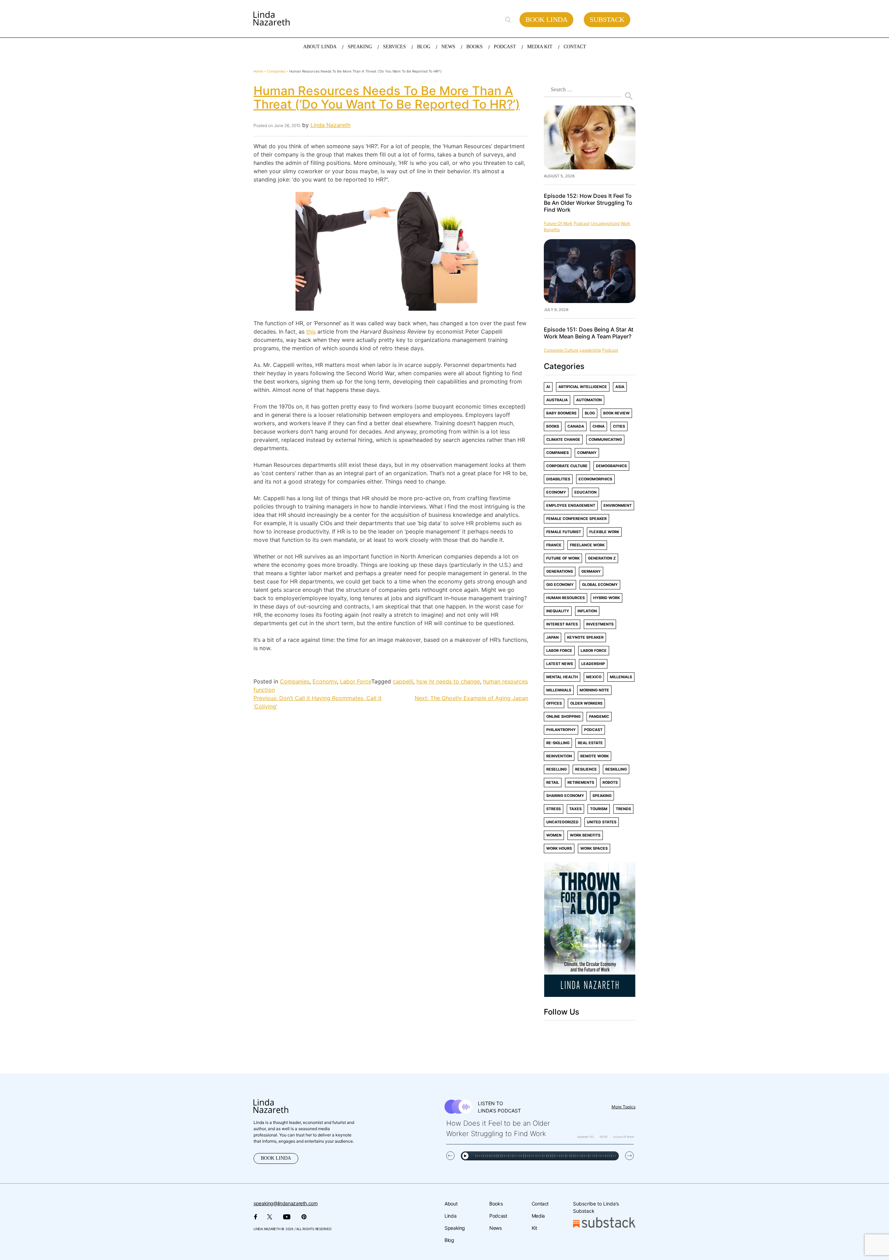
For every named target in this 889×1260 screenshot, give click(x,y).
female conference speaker (576, 518)
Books (552, 426)
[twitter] (559, 1033)
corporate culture (561, 350)
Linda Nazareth (330, 124)
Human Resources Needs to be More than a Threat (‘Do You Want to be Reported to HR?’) (387, 97)
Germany (591, 571)
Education (585, 492)
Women (554, 835)
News (495, 1228)
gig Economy (560, 584)
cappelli (403, 681)
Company (587, 453)
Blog (590, 413)
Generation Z (602, 558)
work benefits (585, 835)
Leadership (590, 350)
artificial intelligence (582, 387)
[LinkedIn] (590, 1033)
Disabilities (558, 479)
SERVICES (394, 46)
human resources (565, 598)
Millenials (621, 677)
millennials (558, 690)
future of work (558, 223)
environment (618, 505)
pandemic (599, 716)
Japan (552, 637)
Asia (619, 387)
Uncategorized (605, 223)
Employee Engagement (570, 505)
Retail (552, 782)
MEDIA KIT (539, 46)
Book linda (546, 19)
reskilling (616, 769)
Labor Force (355, 681)
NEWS (448, 46)
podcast (582, 223)
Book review (616, 413)
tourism (598, 809)
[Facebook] (545, 1033)
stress (553, 809)
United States (601, 822)
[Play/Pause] (465, 1155)
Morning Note (594, 690)
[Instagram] (574, 1033)
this (311, 331)
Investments (600, 624)
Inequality (557, 611)
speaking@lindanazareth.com (286, 1203)
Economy (325, 681)
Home (258, 71)
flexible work (604, 532)
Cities (619, 426)
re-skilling (558, 743)
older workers (586, 703)
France (554, 545)
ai (548, 387)
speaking (602, 795)
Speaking (454, 1228)
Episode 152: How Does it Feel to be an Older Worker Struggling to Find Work (588, 202)
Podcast (498, 1216)
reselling (556, 769)
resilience (586, 769)
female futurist (563, 532)
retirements (580, 782)
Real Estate (590, 743)
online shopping (563, 716)
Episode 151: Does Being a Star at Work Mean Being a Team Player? (588, 333)
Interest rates (562, 624)
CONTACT (575, 46)
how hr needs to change (448, 681)
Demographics (611, 466)
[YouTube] (606, 1033)
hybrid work (606, 598)
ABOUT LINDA (320, 46)
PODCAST (505, 46)
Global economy (600, 584)
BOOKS (474, 46)
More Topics (623, 1106)
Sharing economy (565, 795)
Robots (610, 782)
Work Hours (559, 848)
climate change (563, 439)
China (598, 426)
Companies (276, 71)
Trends (623, 809)
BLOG (423, 46)
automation (589, 400)
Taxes (575, 809)
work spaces (594, 848)
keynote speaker (585, 637)
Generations (559, 571)
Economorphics (595, 479)
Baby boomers (561, 413)
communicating (605, 439)
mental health (562, 677)
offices (554, 703)
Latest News (559, 664)
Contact (540, 1204)
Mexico (593, 677)
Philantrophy (561, 730)
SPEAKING (360, 46)
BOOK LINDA (276, 1158)
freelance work (587, 545)
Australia (557, 400)
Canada (575, 426)
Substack (607, 19)
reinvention (559, 756)
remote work (594, 756)
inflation (587, 611)
